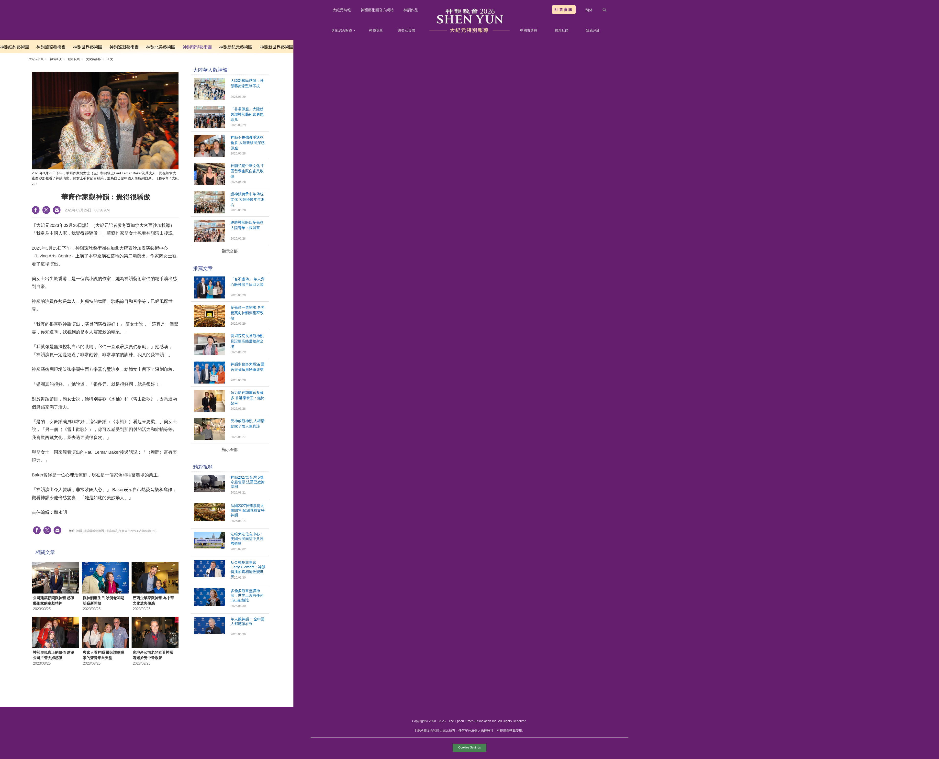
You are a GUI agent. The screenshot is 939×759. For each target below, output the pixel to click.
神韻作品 (410, 10)
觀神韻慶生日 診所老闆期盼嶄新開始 (103, 600)
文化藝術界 (93, 59)
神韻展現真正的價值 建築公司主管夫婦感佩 (53, 655)
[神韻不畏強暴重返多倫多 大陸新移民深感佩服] (209, 155)
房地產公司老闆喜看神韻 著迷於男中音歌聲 (153, 655)
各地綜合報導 (342, 31)
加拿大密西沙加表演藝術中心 (138, 531)
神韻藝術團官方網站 (377, 10)
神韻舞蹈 (111, 531)
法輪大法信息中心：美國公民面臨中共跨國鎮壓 (247, 538)
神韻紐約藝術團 (14, 47)
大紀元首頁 (36, 59)
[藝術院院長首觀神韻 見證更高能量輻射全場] (209, 354)
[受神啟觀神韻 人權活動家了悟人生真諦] (209, 439)
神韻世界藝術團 (87, 47)
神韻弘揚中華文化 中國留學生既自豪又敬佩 (248, 171)
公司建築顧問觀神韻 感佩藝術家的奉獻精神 (53, 600)
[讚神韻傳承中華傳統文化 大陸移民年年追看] (209, 212)
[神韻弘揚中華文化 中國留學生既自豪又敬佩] (209, 184)
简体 (589, 10)
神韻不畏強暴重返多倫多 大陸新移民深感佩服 (248, 142)
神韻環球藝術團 (197, 47)
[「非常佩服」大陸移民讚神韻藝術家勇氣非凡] (209, 127)
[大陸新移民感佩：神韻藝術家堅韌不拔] (209, 99)
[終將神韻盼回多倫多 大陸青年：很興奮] (209, 240)
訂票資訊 (564, 9)
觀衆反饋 (562, 30)
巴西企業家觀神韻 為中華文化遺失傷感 (153, 600)
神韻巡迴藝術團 (124, 47)
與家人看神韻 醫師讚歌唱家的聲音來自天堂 (103, 655)
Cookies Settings (469, 747)
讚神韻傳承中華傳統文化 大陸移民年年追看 (248, 199)
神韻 (79, 531)
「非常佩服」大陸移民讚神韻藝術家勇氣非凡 (247, 114)
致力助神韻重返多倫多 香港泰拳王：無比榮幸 (248, 397)
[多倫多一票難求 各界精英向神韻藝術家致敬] (209, 325)
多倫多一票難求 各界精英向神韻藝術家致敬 (248, 312)
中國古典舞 (528, 30)
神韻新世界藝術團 (276, 47)
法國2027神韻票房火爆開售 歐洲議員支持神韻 (248, 510)
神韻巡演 (56, 59)
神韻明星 (376, 30)
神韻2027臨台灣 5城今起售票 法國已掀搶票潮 (248, 482)
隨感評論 (593, 30)
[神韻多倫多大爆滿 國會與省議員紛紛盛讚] (209, 382)
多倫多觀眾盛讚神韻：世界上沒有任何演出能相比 (247, 595)
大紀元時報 (342, 10)
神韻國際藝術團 (51, 47)
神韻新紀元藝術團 (235, 47)
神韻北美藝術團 (160, 47)
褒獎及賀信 (406, 30)
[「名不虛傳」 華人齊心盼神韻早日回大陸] (209, 297)
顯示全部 (230, 251)
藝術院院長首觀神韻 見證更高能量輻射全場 (247, 341)
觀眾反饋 (74, 59)
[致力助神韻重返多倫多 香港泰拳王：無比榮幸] (209, 410)
